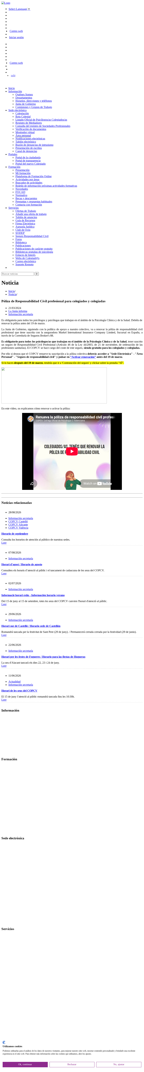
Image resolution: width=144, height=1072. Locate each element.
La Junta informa (17, 311)
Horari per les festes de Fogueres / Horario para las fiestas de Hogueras (43, 656)
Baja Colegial (23, 116)
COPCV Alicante (18, 524)
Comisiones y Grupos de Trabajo (33, 107)
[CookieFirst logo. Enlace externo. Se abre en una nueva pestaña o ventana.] (4, 1042)
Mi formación (23, 173)
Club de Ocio (22, 229)
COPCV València (18, 527)
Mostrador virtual (25, 132)
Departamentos (23, 97)
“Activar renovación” (83, 356)
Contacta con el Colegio (14, 922)
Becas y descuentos (26, 198)
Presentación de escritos (28, 147)
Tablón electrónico (25, 141)
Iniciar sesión (16, 37)
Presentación (22, 170)
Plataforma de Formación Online (33, 176)
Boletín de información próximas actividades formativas (46, 185)
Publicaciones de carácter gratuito (34, 248)
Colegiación (22, 113)
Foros (18, 239)
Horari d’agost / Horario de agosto (21, 564)
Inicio (11, 88)
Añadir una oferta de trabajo (31, 214)
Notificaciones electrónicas (30, 138)
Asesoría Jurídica (24, 226)
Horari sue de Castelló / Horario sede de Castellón (30, 625)
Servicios (13, 207)
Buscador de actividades (28, 182)
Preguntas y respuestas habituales (33, 201)
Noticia (12, 294)
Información (15, 91)
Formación (14, 166)
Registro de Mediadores (28, 122)
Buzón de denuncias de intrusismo (34, 144)
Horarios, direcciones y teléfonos (33, 100)
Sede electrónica (17, 110)
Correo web (16, 31)
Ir (36, 274)
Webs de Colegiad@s (27, 258)
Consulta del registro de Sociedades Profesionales (42, 125)
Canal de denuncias (26, 151)
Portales (12, 154)
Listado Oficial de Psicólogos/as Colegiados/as (41, 119)
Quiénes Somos (24, 94)
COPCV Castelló (18, 521)
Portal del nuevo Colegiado (30, 163)
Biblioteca (21, 242)
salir (13, 75)
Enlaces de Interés (25, 254)
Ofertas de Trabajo (25, 210)
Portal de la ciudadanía (28, 157)
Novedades (21, 188)
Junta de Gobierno (25, 103)
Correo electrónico (25, 261)
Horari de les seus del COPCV (19, 690)
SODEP (20, 232)
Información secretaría (20, 314)
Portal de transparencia (28, 160)
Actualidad (14, 681)
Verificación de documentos (30, 129)
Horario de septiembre (14, 533)
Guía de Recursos (25, 220)
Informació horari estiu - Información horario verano (33, 595)
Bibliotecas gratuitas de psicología (34, 251)
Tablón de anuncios (26, 217)
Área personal (23, 135)
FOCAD (20, 192)
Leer (3, 542)
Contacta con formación (28, 204)
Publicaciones (23, 245)
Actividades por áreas (27, 179)
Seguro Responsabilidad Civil (31, 236)
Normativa (21, 195)
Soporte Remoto (24, 264)
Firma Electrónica (25, 223)
